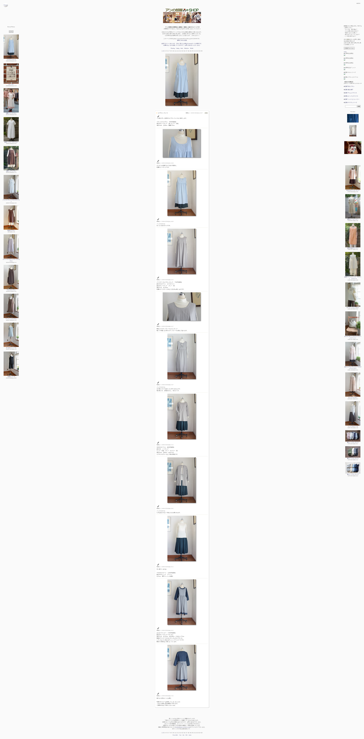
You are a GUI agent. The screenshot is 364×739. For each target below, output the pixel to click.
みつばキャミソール (11, 347)
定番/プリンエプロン (11, 113)
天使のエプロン (11, 230)
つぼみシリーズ (11, 376)
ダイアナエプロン (352, 397)
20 (192, 51)
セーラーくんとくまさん (353, 307)
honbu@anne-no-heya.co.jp (182, 727)
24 (199, 51)
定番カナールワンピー (353, 219)
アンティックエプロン (11, 318)
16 (184, 51)
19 (190, 51)
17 (186, 51)
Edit (183, 735)
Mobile (191, 48)
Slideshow (186, 48)
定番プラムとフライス (351, 93)
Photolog (173, 48)
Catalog (177, 48)
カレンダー (11, 84)
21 (194, 51)
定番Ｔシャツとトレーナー (352, 99)
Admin (190, 735)
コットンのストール (353, 426)
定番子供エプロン (349, 86)
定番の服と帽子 (349, 89)
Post (180, 735)
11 (175, 51)
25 (201, 51)
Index (181, 48)
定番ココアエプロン (11, 171)
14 (181, 51)
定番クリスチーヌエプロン (11, 142)
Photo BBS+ (175, 735)
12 (177, 51)
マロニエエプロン (11, 290)
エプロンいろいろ (11, 59)
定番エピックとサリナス (351, 96)
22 (196, 51)
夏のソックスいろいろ (353, 442)
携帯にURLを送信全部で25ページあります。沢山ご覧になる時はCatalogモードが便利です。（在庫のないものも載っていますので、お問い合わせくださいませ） (182, 43)
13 (179, 51)
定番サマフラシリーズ (351, 102)
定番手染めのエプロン (353, 248)
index (345, 51)
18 (188, 51)
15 (182, 51)
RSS (186, 735)
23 (198, 51)
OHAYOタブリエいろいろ (352, 190)
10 (173, 51)
